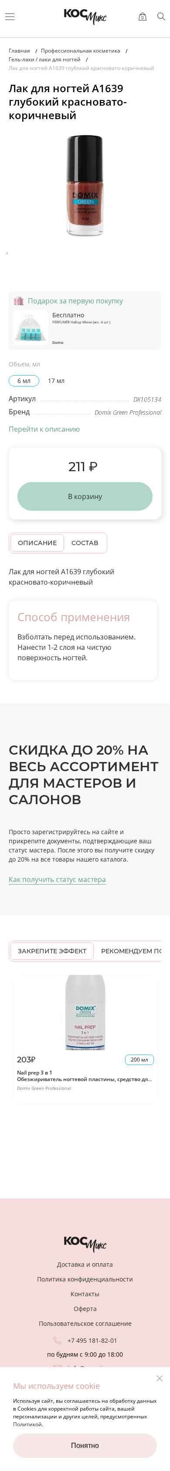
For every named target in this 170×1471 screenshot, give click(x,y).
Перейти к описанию (44, 429)
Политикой (27, 1424)
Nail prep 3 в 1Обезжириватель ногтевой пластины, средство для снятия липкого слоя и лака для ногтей (84, 1079)
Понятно (85, 1445)
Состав (84, 543)
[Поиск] (161, 16)
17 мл (56, 380)
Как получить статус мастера (57, 879)
